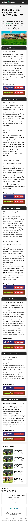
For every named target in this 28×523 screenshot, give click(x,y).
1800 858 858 (7, 501)
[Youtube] (10, 491)
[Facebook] (2, 491)
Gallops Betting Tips (18, 6)
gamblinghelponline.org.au (18, 501)
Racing (8, 6)
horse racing (9, 23)
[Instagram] (7, 491)
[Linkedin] (15, 491)
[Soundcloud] (13, 491)
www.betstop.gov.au (14, 514)
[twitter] (5, 491)
